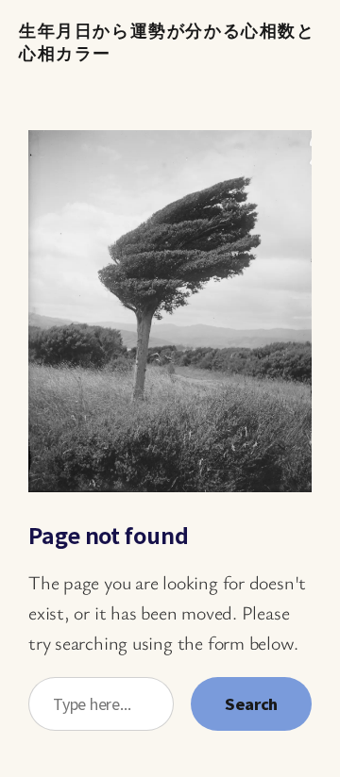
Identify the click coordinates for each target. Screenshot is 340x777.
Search (251, 703)
